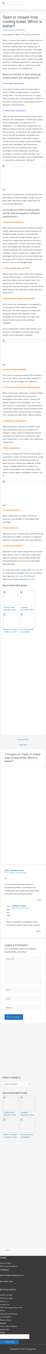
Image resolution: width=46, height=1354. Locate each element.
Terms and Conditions (8, 1266)
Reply (39, 900)
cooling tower (19, 30)
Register (3, 1323)
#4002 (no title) (6, 1298)
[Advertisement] (23, 659)
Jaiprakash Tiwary (19, 906)
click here (35, 570)
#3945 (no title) (6, 1295)
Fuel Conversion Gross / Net (11, 1308)
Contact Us (4, 1304)
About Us (3, 1301)
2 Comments (8, 30)
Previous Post (23, 740)
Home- (2, 1311)
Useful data (4, 1329)
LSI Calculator (5, 1317)
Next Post (23, 745)
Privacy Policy (5, 1263)
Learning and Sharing (8, 1314)
